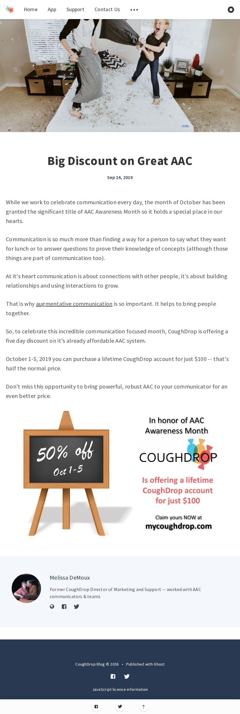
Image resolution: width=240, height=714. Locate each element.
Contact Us (107, 9)
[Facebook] (96, 706)
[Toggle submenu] (134, 9)
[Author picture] (26, 588)
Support (75, 9)
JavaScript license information (120, 689)
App (52, 9)
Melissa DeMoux (70, 577)
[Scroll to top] (143, 706)
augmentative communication (74, 303)
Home (30, 9)
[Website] (52, 607)
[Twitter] (120, 706)
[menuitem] (9, 9)
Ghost (159, 664)
